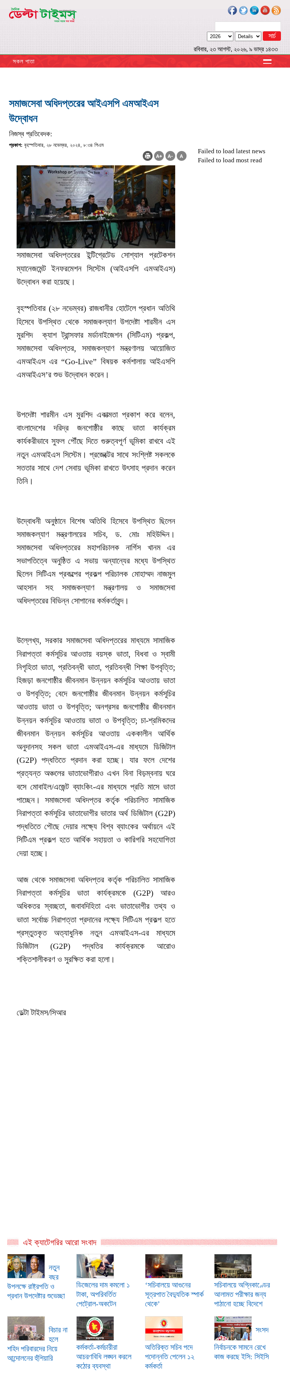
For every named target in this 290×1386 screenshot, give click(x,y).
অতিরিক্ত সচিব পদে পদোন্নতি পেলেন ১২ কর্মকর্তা (169, 1356)
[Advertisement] (98, 1156)
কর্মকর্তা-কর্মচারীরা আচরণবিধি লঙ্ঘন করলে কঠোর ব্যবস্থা (103, 1356)
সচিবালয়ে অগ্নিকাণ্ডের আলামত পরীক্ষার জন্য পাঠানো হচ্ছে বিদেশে (242, 1294)
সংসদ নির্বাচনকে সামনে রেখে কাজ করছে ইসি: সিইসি (241, 1343)
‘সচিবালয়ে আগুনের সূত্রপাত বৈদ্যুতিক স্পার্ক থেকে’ (174, 1294)
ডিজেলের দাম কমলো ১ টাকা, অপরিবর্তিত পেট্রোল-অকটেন (103, 1294)
